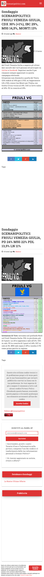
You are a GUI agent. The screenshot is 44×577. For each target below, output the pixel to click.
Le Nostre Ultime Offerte (14, 481)
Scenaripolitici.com (15, 3)
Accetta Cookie (22, 403)
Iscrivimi (22, 439)
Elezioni (18, 34)
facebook (13, 70)
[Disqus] (22, 198)
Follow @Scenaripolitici (14, 411)
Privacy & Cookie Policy (26, 575)
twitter (5, 70)
